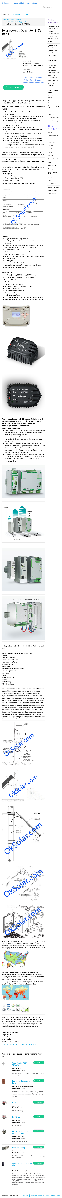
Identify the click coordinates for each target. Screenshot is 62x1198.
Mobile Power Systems (52, 56)
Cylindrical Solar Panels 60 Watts (22, 1165)
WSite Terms (52, 193)
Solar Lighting (52, 165)
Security (50, 162)
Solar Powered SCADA (52, 101)
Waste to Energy (53, 121)
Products (6, 14)
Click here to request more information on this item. (19, 1044)
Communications (53, 135)
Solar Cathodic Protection (52, 84)
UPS (49, 180)
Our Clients (34, 1195)
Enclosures (51, 142)
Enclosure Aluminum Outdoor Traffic (20, 1132)
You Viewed (16, 14)
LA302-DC (16, 1103)
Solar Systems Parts (52, 173)
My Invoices (25, 1195)
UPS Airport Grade (53, 117)
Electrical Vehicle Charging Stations (53, 32)
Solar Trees (51, 114)
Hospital (50, 145)
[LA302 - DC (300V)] (4, 1103)
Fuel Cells (51, 42)
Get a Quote (38, 1062)
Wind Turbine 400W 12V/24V (19, 1064)
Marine (50, 152)
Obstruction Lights (53, 159)
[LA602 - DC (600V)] (4, 1117)
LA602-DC (16, 1117)
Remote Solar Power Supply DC (53, 71)
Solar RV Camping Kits (53, 106)
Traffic (50, 177)
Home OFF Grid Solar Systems (52, 51)
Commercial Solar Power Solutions (53, 27)
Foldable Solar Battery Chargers (53, 37)
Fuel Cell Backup (18, 1148)
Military (50, 155)
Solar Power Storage (52, 96)
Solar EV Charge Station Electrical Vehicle (53, 90)
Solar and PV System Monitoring (53, 76)
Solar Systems (16, 20)
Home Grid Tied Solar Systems (52, 46)
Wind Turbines (52, 190)
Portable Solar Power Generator (53, 61)
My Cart (25, 14)
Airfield (50, 132)
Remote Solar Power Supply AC (15, 22)
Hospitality (51, 149)
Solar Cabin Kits (53, 80)
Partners (53, 1195)
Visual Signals (52, 184)
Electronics (51, 139)
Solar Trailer (52, 111)
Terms (58, 1195)
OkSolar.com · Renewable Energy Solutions (19, 3)
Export (47, 1195)
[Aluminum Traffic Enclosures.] (4, 1132)
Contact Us (41, 1195)
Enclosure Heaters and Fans (21, 1082)
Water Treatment (53, 187)
